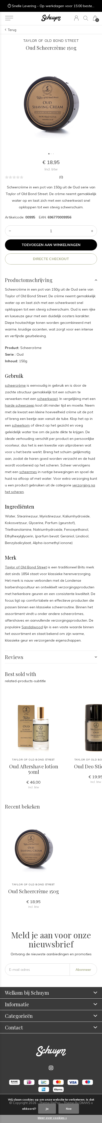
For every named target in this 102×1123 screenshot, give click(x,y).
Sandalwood (32, 627)
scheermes (28, 472)
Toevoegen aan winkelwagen (51, 245)
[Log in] (76, 18)
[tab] (51, 280)
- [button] (10, 230)
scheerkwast (47, 398)
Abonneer (83, 969)
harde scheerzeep (19, 405)
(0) (61, 177)
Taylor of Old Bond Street (26, 567)
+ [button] (92, 230)
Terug (12, 30)
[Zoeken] (85, 18)
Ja (47, 1108)
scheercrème (15, 385)
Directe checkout (51, 259)
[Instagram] (51, 1068)
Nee (69, 1108)
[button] (9, 18)
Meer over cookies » (52, 1118)
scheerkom (21, 425)
